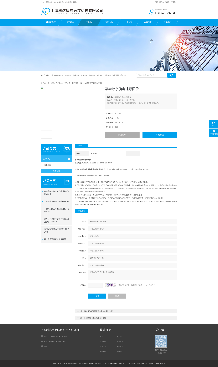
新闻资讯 (120, 341)
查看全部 (56, 171)
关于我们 (70, 22)
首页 (52, 83)
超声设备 (67, 83)
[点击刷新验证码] (110, 285)
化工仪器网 (149, 363)
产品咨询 (122, 135)
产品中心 (89, 22)
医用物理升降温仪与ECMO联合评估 (56, 230)
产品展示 (103, 341)
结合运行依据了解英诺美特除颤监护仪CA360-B (56, 220)
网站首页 (52, 22)
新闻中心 (109, 22)
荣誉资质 (120, 346)
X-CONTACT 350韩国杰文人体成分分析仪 (98, 311)
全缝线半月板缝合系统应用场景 (56, 201)
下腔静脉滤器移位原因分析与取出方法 (56, 210)
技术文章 (128, 22)
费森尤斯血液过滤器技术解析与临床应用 (56, 192)
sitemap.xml (160, 363)
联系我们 (174, 2)
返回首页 (158, 2)
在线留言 (166, 2)
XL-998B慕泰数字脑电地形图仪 (95, 318)
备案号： (122, 363)
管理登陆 (131, 363)
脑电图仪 (75, 83)
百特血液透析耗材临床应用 (55, 239)
